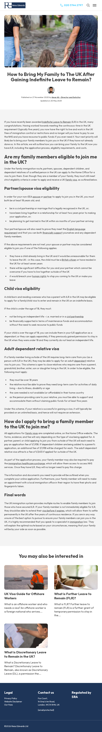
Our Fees (8, 704)
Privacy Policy (10, 698)
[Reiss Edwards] (15, 5)
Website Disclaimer (13, 701)
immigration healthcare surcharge (26, 463)
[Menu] (94, 5)
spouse (37, 196)
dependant (80, 360)
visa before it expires (53, 510)
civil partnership (75, 316)
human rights (39, 276)
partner (48, 196)
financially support (52, 232)
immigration (76, 521)
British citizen (69, 259)
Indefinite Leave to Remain (56, 121)
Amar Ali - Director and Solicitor (66, 97)
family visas (31, 433)
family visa (71, 179)
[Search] (88, 5)
